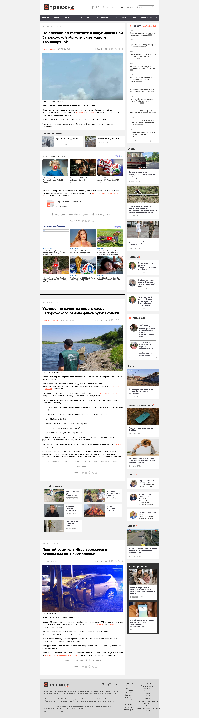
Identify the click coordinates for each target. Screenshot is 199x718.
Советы (147, 693)
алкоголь (97, 660)
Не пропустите (52, 133)
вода (95, 461)
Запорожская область (71, 214)
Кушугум (86, 461)
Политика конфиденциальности (148, 708)
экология (75, 461)
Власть (128, 688)
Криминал (128, 693)
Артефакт (128, 697)
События (129, 700)
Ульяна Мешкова (48, 49)
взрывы (99, 214)
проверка (105, 461)
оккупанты (88, 214)
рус (132, 7)
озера (114, 461)
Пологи (109, 214)
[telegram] (97, 7)
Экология (128, 695)
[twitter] (119, 49)
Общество (129, 690)
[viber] (116, 49)
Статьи (66, 18)
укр (128, 7)
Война (128, 686)
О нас (121, 7)
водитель (78, 660)
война (55, 214)
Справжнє (80, 112)
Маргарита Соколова (50, 320)
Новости (56, 18)
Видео (133, 18)
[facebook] (93, 7)
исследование (82, 466)
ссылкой (92, 112)
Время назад (147, 689)
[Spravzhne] (59, 7)
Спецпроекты (103, 18)
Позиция (90, 18)
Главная (45, 18)
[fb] (112, 49)
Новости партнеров (148, 18)
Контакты (111, 7)
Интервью (77, 18)
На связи (147, 691)
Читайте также (53, 486)
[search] (153, 7)
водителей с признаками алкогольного (62, 655)
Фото (124, 18)
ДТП (88, 660)
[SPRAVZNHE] (56, 685)
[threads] (122, 49)
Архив (147, 710)
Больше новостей (142, 141)
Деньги (128, 702)
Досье (115, 18)
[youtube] (102, 7)
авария (68, 660)
